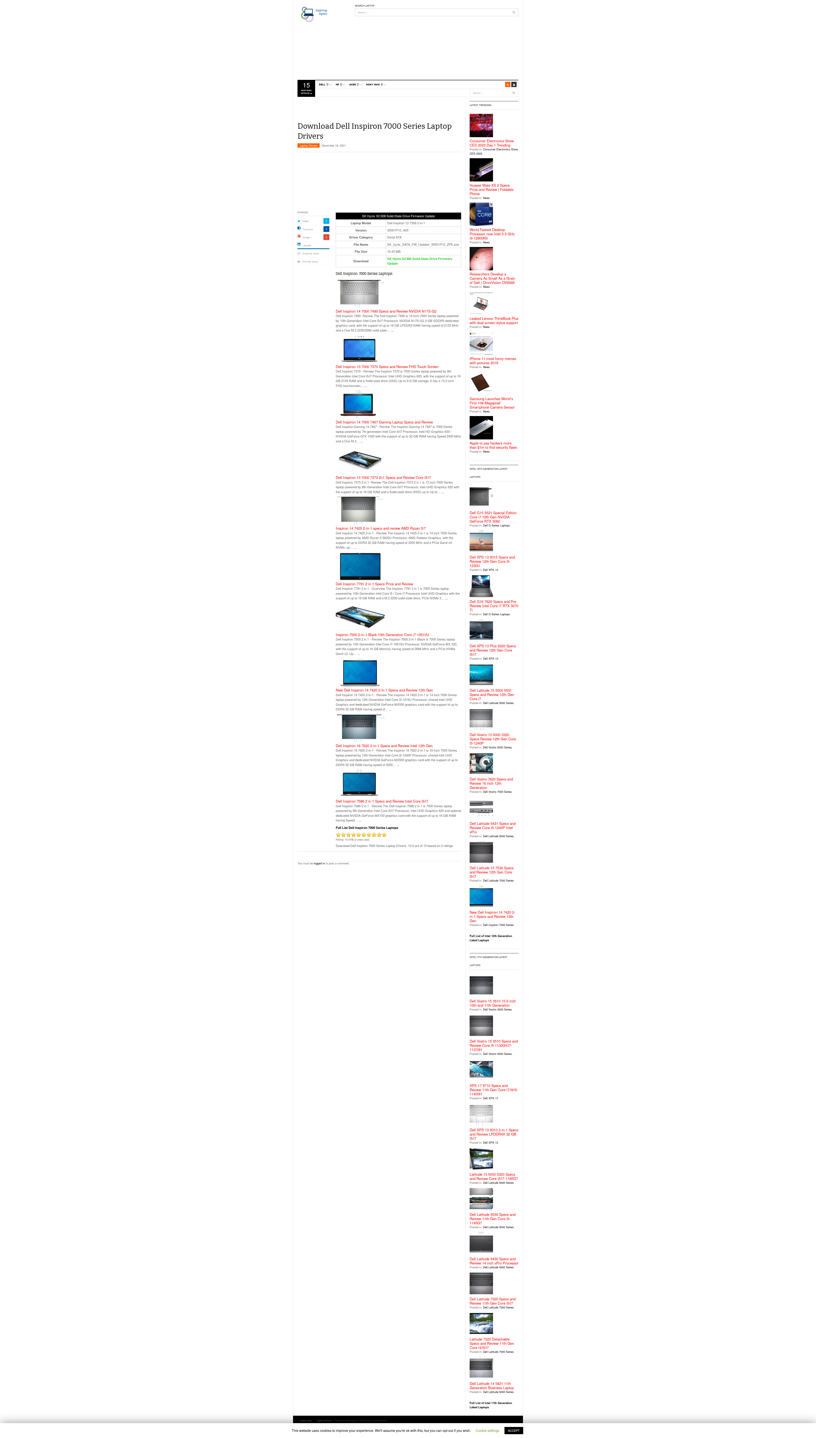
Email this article (310, 253)
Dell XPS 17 (490, 1098)
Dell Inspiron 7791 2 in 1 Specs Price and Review (374, 583)
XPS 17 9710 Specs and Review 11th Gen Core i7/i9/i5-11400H (494, 1089)
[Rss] (507, 84)
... (392, 330)
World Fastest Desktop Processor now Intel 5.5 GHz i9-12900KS (492, 233)
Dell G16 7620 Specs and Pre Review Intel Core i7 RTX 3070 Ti (494, 605)
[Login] (514, 84)
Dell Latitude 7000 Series (498, 880)
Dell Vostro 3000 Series (497, 1009)
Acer (352, 84)
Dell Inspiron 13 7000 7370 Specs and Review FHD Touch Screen (387, 366)
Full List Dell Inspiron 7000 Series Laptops (367, 827)
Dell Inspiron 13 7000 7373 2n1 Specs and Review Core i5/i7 (383, 477)
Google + (307, 237)
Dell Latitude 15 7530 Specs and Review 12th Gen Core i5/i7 (492, 872)
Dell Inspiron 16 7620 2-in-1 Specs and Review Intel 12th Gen (384, 745)
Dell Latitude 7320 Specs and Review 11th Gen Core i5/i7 (493, 1301)
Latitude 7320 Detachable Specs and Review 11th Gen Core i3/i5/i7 (492, 1343)
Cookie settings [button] (487, 1430)
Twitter (305, 221)
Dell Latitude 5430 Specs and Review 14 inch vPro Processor (494, 1261)
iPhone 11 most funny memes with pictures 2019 (493, 360)
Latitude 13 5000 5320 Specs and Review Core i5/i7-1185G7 (494, 1176)
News (486, 198)
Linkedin (307, 245)
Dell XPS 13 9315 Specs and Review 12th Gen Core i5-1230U (492, 561)
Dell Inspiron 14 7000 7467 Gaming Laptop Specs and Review (384, 422)
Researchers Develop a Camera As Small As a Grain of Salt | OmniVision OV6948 (492, 278)
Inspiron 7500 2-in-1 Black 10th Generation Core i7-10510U (382, 634)
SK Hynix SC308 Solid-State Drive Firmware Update (419, 261)
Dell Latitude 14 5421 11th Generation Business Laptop (492, 1385)
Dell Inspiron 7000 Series (498, 925)
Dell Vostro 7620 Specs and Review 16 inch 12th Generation (491, 783)
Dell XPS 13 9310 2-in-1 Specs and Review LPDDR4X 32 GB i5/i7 (494, 1134)
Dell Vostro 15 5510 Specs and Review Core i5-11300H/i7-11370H (494, 1045)
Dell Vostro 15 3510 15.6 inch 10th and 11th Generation (493, 1003)
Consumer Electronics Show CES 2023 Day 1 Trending (492, 143)
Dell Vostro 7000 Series (497, 792)
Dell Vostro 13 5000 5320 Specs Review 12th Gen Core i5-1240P (493, 738)
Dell (322, 84)
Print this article (310, 261)
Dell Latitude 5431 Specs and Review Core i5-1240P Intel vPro (493, 827)
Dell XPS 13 (490, 570)
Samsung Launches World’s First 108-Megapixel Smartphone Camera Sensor (492, 403)
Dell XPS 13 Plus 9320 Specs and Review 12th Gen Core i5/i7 (493, 650)
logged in (319, 863)
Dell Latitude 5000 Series (498, 703)
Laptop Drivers (308, 145)
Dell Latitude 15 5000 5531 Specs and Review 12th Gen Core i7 (492, 694)
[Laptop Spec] (313, 14)
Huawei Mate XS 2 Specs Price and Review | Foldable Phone (491, 189)
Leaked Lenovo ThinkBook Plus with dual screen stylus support (494, 320)
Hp (337, 84)
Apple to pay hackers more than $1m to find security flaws (493, 445)
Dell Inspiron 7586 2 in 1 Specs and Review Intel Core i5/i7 (382, 801)
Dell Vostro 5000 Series (497, 747)
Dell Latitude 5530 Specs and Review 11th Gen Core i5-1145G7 (493, 1218)
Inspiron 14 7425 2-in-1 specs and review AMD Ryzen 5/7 (381, 528)
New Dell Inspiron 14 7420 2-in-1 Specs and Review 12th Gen (384, 690)
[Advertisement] (436, 46)
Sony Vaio (373, 84)
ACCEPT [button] (514, 1430)
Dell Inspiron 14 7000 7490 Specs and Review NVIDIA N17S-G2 (386, 311)
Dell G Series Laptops (496, 525)
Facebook (308, 229)
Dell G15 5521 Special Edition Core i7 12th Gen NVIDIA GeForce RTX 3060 (493, 517)
